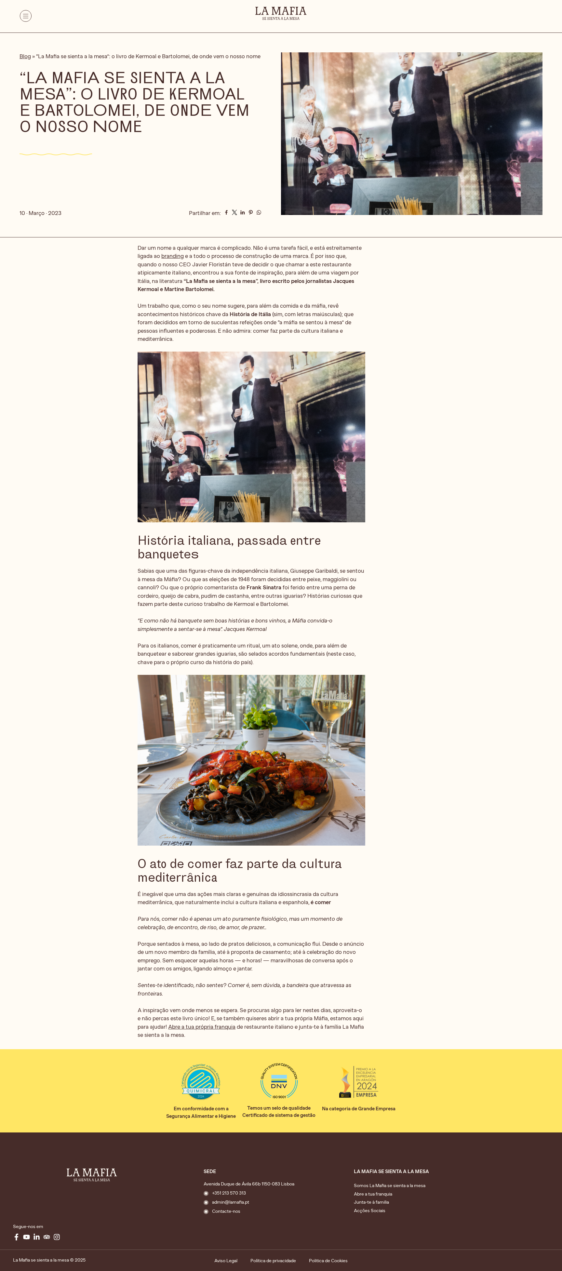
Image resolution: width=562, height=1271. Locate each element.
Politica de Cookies (328, 1261)
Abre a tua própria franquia (201, 1026)
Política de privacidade (273, 1261)
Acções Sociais (369, 1210)
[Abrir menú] (25, 17)
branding (172, 256)
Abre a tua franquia (373, 1194)
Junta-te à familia (371, 1202)
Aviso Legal (225, 1261)
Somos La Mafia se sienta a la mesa (389, 1185)
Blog (25, 56)
